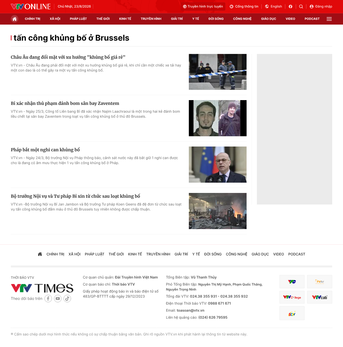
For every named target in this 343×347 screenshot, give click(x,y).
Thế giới (103, 19)
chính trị (32, 19)
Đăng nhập (323, 7)
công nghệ (242, 19)
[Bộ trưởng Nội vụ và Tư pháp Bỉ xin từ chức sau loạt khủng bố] (218, 211)
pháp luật (78, 19)
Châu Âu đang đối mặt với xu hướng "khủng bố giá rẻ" (68, 57)
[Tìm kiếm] (302, 6)
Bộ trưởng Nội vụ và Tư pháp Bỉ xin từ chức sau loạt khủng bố (75, 196)
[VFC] (292, 281)
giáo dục (268, 19)
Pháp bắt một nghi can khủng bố (45, 150)
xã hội (55, 19)
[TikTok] (67, 298)
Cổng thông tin (246, 7)
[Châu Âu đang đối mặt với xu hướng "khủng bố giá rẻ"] (218, 72)
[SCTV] (292, 313)
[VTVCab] (319, 297)
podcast (312, 19)
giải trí (177, 19)
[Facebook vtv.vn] (292, 6)
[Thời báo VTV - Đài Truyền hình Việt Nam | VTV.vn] (30, 6)
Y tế (195, 19)
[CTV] (292, 297)
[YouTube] (58, 298)
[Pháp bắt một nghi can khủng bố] (218, 165)
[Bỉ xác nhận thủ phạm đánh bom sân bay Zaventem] (218, 118)
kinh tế (125, 19)
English (276, 7)
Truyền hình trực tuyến (205, 7)
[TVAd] (319, 281)
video (290, 19)
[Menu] (329, 19)
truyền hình (151, 19)
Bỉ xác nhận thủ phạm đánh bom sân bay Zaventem (65, 103)
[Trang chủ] (14, 19)
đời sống (216, 19)
